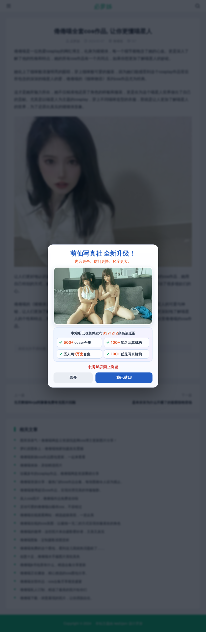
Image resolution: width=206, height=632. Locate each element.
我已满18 (124, 377)
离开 (73, 377)
